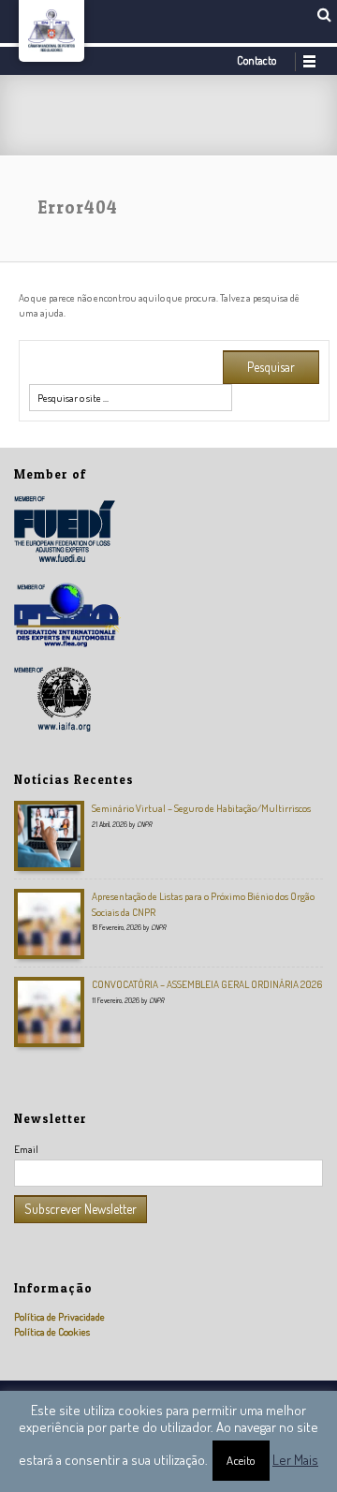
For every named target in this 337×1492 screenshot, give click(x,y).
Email (26, 1149)
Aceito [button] (241, 1460)
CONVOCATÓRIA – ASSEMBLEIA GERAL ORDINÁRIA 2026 (207, 984)
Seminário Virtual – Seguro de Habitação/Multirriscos (201, 808)
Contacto (256, 60)
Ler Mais (295, 1460)
